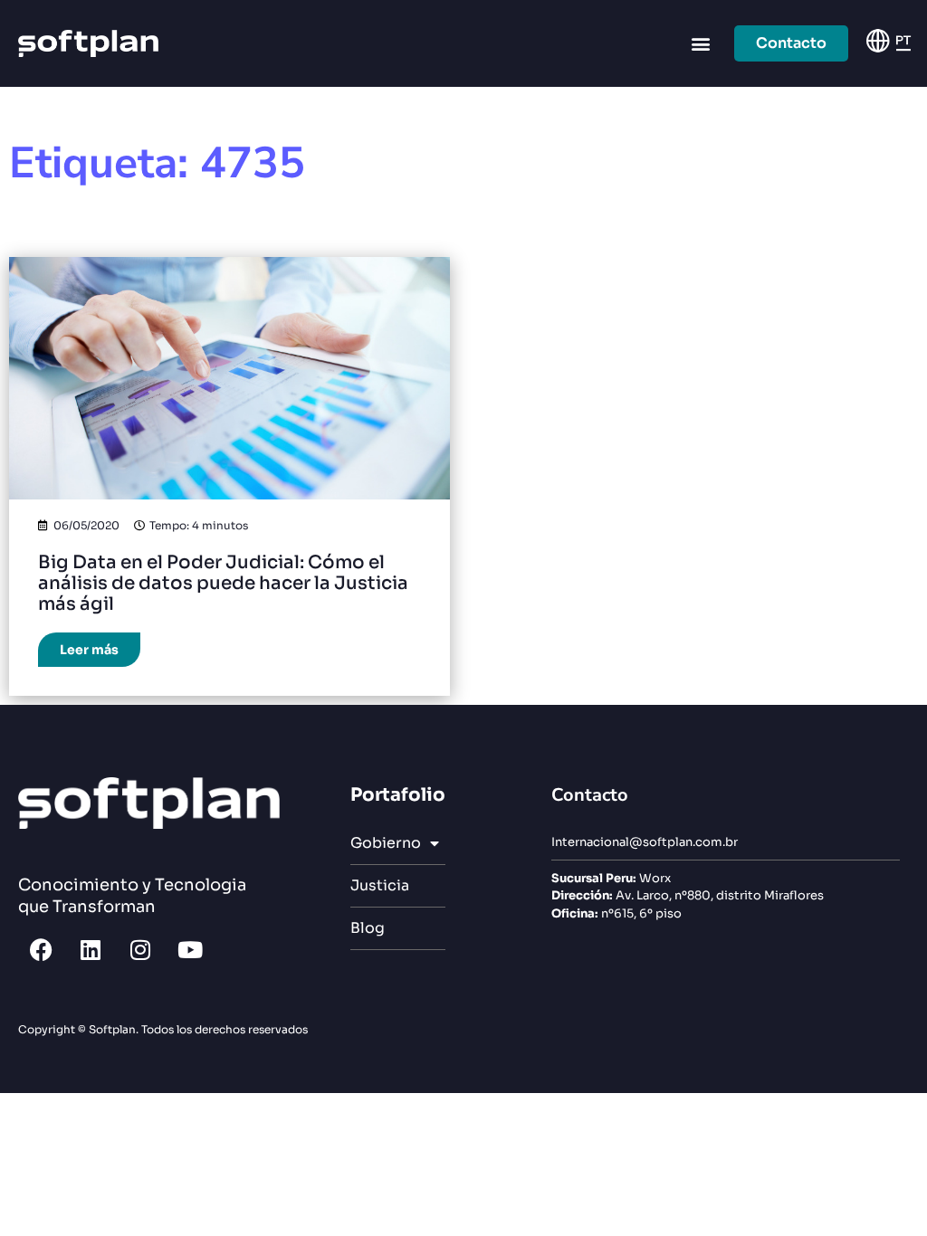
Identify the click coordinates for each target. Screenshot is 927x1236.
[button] (701, 44)
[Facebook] (40, 949)
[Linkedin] (90, 949)
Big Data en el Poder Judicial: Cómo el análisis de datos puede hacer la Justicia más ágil (223, 583)
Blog (367, 927)
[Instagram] (140, 949)
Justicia (379, 885)
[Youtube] (190, 949)
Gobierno (385, 842)
